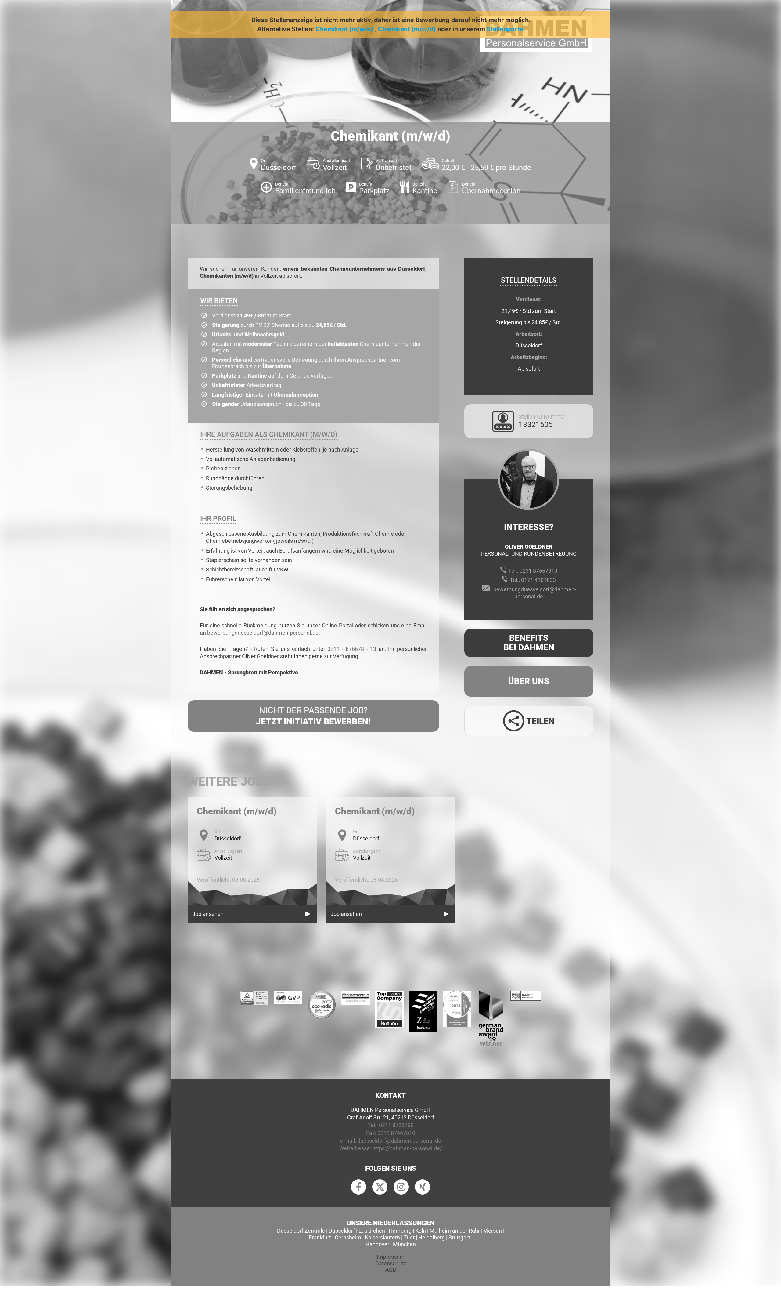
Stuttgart (459, 1237)
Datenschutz (390, 1263)
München (404, 1244)
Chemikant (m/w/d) (344, 29)
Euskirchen (371, 1231)
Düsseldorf (342, 1231)
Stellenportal (506, 29)
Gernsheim (348, 1237)
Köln (420, 1231)
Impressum (391, 1256)
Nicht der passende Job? (313, 715)
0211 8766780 (396, 1125)
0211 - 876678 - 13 (351, 649)
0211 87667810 (396, 1133)
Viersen (493, 1231)
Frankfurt (320, 1237)
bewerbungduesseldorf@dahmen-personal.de (263, 632)
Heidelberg (431, 1237)
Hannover (377, 1244)
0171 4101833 (538, 580)
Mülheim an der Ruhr (455, 1231)
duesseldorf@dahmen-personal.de (399, 1140)
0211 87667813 (538, 571)
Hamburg (400, 1231)
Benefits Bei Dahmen (528, 642)
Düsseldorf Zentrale (301, 1231)
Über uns (528, 681)
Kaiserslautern (382, 1237)
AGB (390, 1270)
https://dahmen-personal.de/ (407, 1148)
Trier (409, 1237)
